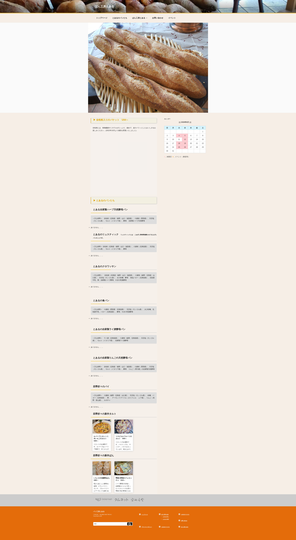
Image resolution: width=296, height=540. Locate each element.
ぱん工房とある (104, 6)
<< (180, 122)
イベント (172, 18)
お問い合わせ (157, 18)
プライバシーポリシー (147, 527)
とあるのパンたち (119, 18)
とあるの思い (166, 516)
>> (190, 122)
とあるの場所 (166, 519)
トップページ (101, 18)
